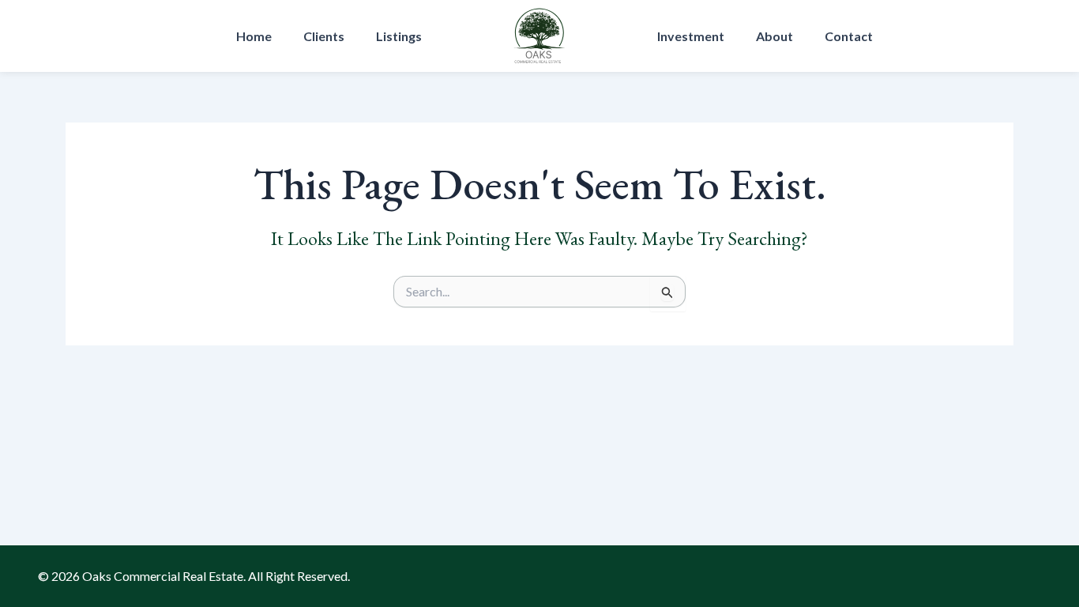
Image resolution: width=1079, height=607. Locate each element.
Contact (849, 35)
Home (254, 35)
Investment (690, 35)
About (774, 35)
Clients (323, 35)
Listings (399, 35)
